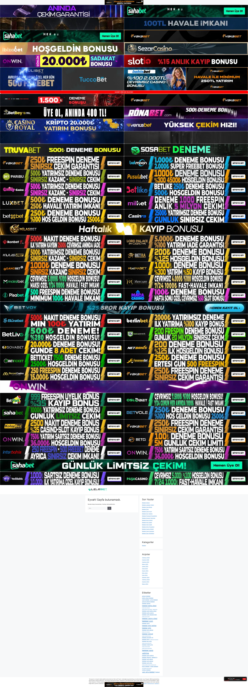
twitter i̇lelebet (146, 670)
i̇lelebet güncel (147, 634)
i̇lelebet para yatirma (147, 651)
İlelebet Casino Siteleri (148, 529)
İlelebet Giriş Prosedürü (148, 527)
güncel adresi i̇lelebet (148, 601)
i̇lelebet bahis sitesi (149, 606)
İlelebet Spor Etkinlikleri (148, 533)
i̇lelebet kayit (146, 639)
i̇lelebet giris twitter (149, 626)
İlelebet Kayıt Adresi (147, 520)
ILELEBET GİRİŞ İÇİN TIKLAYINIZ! (124, 92)
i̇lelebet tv (154, 657)
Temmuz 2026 (146, 557)
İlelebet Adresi (146, 502)
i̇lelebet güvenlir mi (147, 637)
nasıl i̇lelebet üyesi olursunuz (147, 668)
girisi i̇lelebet (154, 600)
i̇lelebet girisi (146, 623)
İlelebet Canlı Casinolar (148, 531)
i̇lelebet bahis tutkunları (146, 607)
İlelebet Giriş (145, 509)
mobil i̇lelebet (154, 666)
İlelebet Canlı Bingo (147, 507)
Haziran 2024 (145, 581)
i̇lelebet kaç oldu (147, 641)
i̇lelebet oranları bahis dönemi (147, 648)
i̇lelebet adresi (146, 603)
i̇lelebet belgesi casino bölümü (147, 609)
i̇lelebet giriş (146, 628)
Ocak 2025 (145, 568)
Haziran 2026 (145, 560)
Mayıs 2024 (145, 584)
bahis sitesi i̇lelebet (147, 598)
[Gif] (124, 229)
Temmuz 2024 (146, 579)
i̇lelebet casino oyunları (146, 616)
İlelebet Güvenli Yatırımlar (148, 518)
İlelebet (144, 545)
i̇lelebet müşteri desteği (146, 646)
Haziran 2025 (145, 562)
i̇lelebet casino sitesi (149, 618)
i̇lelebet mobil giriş (147, 645)
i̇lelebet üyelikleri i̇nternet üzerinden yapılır (149, 664)
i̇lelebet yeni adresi (147, 661)
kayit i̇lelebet (146, 666)
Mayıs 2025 (145, 564)
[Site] (62, 162)
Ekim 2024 (145, 573)
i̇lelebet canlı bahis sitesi (149, 611)
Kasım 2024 (145, 571)
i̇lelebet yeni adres (147, 659)
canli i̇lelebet (146, 600)
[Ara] (109, 508)
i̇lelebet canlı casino (148, 613)
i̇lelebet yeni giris (147, 663)
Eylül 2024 (145, 575)
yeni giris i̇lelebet (148, 672)
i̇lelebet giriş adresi (147, 630)
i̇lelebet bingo (155, 609)
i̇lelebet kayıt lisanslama (154, 639)
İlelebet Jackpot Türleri (148, 505)
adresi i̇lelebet (146, 596)
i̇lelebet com (147, 621)
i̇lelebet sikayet (146, 657)
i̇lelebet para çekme (148, 655)
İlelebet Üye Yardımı (147, 513)
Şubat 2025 (145, 566)
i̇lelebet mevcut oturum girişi (146, 643)
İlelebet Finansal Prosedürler (149, 516)
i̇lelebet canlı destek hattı (149, 614)
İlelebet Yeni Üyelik (147, 524)
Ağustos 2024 (145, 577)
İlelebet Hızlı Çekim (147, 522)
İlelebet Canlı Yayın (147, 511)
